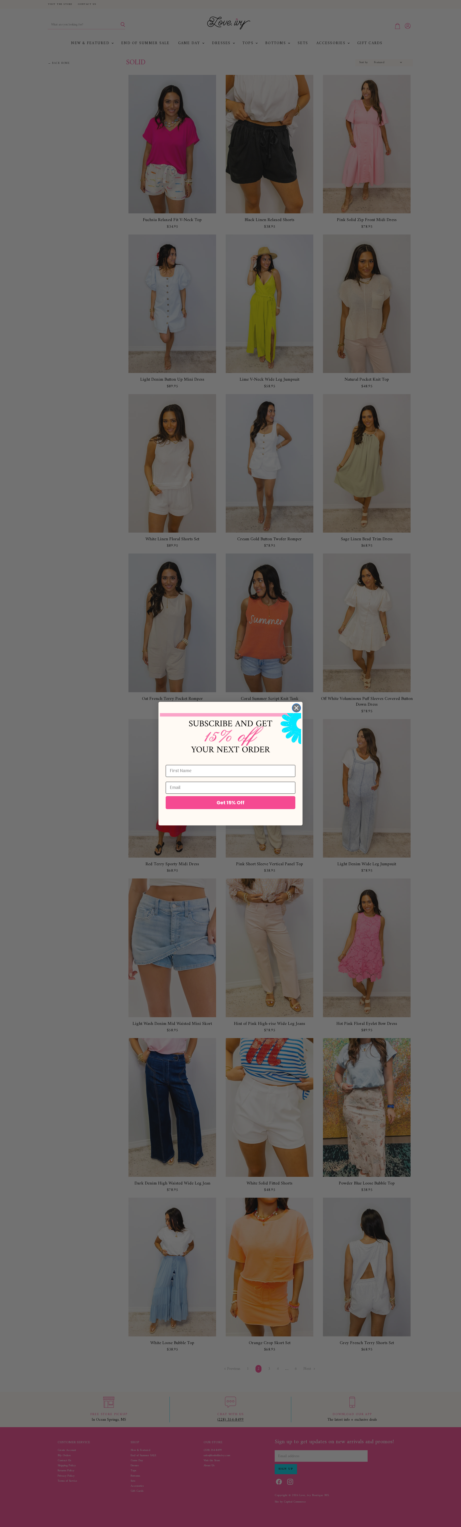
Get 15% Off (230, 802)
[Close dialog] (296, 708)
